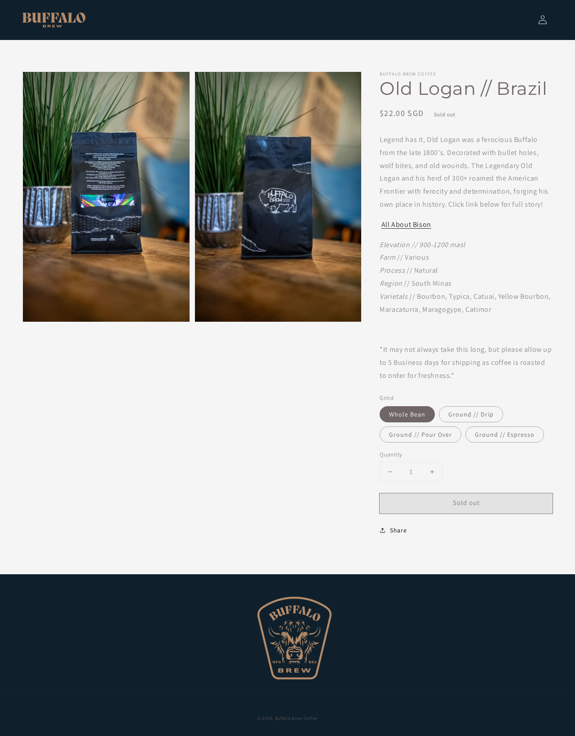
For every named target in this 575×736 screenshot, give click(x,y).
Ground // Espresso (505, 434)
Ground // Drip (471, 414)
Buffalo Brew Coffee (296, 718)
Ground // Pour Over (420, 434)
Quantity (391, 454)
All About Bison (406, 224)
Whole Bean (407, 414)
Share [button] (398, 530)
